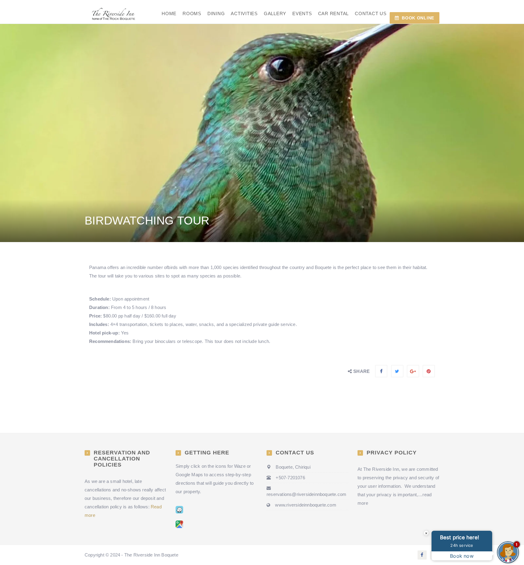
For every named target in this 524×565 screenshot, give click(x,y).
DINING (216, 13)
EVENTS (302, 13)
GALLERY (275, 13)
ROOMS (192, 13)
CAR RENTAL (333, 13)
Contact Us (371, 13)
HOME (169, 13)
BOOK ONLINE (418, 17)
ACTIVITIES (244, 13)
